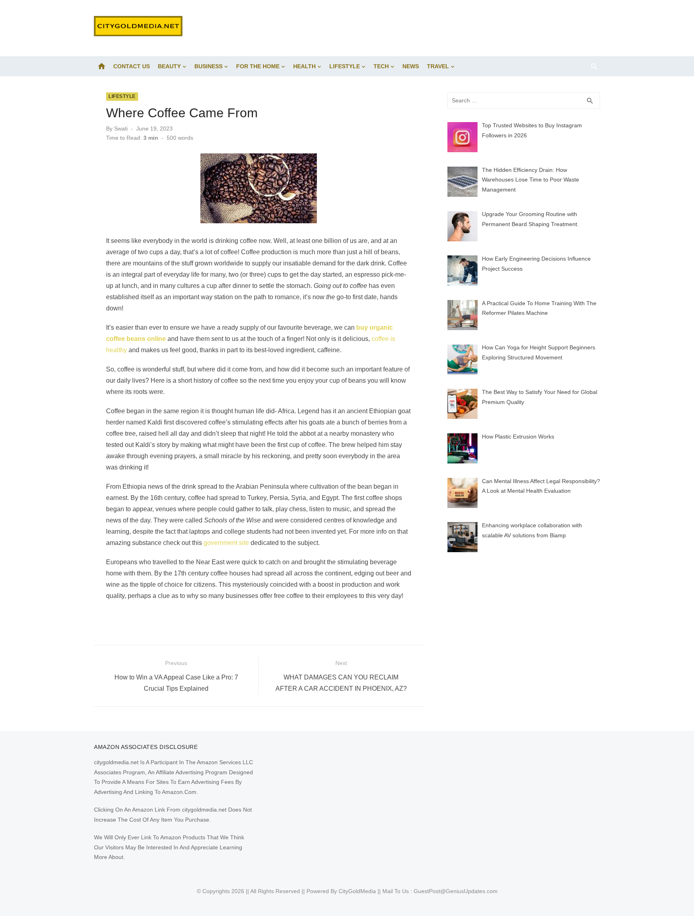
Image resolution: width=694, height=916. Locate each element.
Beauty (169, 66)
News (410, 66)
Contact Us (131, 66)
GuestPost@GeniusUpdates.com (456, 891)
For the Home (258, 66)
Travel (438, 66)
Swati (121, 128)
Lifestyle (344, 66)
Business (208, 66)
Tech (381, 66)
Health (304, 66)
